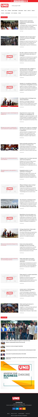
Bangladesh (20, 10)
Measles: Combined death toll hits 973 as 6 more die (15, 342)
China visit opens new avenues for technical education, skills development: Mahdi (21, 350)
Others (19, 13)
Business (9, 10)
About (8, 413)
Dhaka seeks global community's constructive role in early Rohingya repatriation (27, 260)
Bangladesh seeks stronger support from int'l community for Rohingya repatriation (28, 38)
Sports (2, 10)
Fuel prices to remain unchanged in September (14, 346)
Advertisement (21, 413)
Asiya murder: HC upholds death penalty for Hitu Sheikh (16, 353)
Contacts (28, 413)
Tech (6, 10)
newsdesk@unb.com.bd (19, 406)
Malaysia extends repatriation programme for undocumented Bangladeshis (27, 22)
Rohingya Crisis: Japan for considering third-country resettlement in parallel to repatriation (28, 129)
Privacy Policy (14, 413)
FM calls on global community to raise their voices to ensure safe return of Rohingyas (28, 54)
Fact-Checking (14, 13)
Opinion (33, 10)
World (25, 10)
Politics (2, 13)
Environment (7, 13)
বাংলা (12, 1)
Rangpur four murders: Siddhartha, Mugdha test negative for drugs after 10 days (15, 340)
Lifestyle (29, 10)
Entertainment (14, 10)
